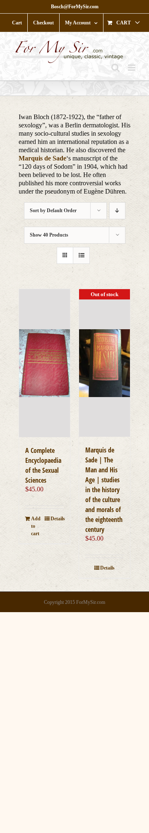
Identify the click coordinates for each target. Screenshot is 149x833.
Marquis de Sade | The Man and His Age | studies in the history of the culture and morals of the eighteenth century (104, 489)
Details (57, 519)
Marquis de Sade (42, 158)
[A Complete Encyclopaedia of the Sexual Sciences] (44, 363)
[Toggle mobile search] (115, 67)
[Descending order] (117, 210)
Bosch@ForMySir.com (75, 7)
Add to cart (36, 526)
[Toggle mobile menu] (132, 67)
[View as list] (81, 255)
